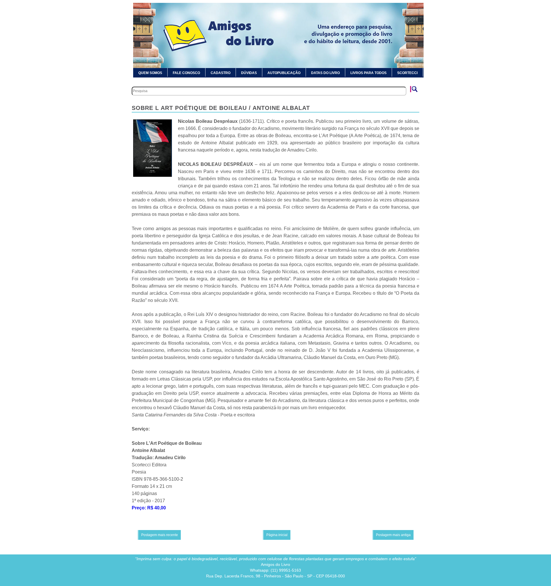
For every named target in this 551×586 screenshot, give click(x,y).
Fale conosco (186, 73)
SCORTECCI (407, 73)
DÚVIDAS (249, 73)
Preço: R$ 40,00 (149, 507)
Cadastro (220, 73)
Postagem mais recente (159, 535)
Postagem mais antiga (393, 535)
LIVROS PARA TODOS (368, 73)
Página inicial (277, 535)
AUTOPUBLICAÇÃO (283, 73)
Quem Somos (150, 73)
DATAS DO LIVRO (325, 73)
